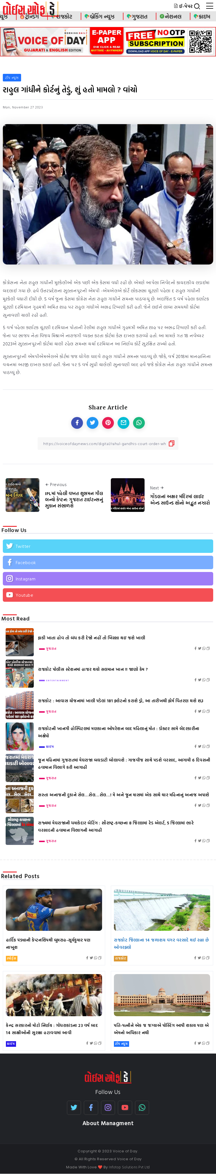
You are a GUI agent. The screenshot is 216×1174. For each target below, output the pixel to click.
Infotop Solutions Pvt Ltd (129, 1167)
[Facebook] (108, 562)
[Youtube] (108, 595)
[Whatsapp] (142, 1107)
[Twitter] (108, 546)
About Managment (108, 1123)
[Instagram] (108, 578)
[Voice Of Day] (108, 1076)
